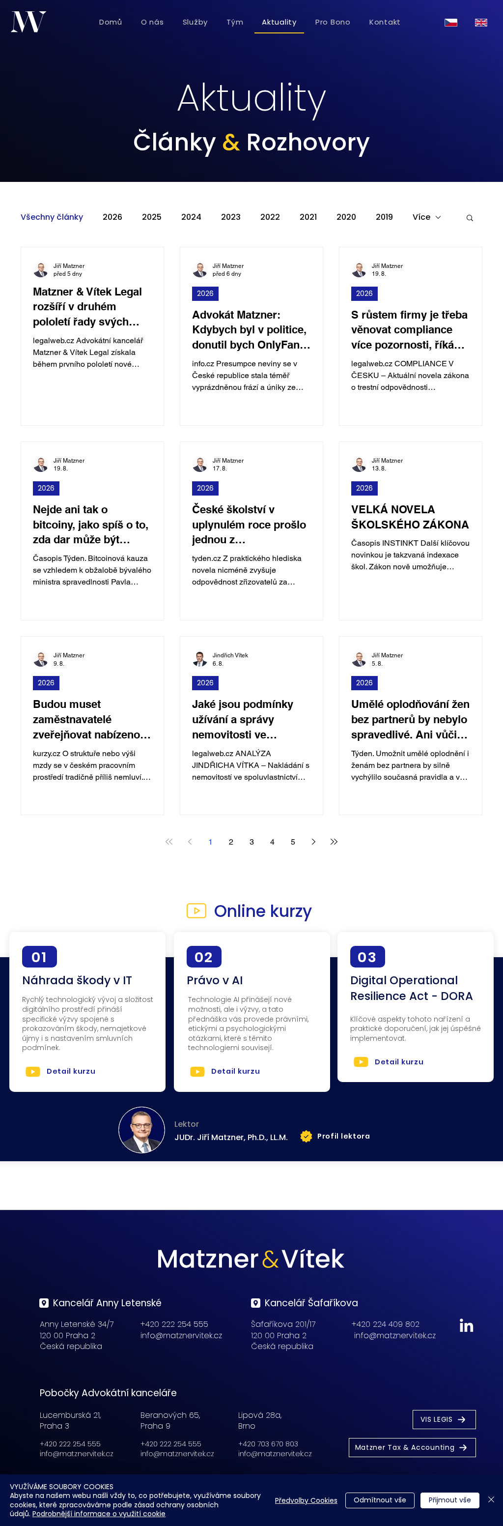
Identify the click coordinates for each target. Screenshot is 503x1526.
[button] (470, 218)
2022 (270, 217)
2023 (231, 217)
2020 (346, 217)
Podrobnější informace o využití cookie (99, 1514)
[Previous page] (189, 842)
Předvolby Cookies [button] (306, 1500)
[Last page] (334, 842)
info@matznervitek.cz (181, 1335)
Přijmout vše (450, 1500)
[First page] (169, 842)
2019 (384, 217)
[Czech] (453, 22)
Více (421, 217)
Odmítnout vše (380, 1500)
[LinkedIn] (466, 1325)
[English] (483, 22)
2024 (191, 217)
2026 (112, 217)
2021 (308, 217)
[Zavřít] (491, 1500)
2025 (152, 217)
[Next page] (313, 842)
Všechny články (52, 217)
